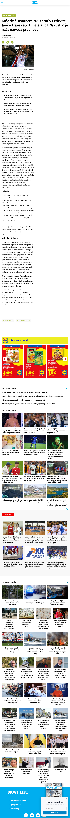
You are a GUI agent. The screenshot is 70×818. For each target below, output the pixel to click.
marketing (15, 809)
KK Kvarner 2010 (8, 320)
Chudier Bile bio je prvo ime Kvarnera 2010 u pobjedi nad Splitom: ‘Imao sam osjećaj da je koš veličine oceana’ (18, 111)
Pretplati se (54, 812)
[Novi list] (35, 2)
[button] (65, 359)
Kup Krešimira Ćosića (23, 320)
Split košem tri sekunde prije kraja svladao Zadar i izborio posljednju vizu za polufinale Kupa (18, 98)
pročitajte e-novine (18, 800)
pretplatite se (16, 805)
